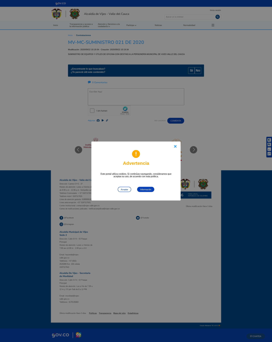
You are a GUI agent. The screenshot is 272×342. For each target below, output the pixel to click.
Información (145, 189)
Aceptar (124, 189)
